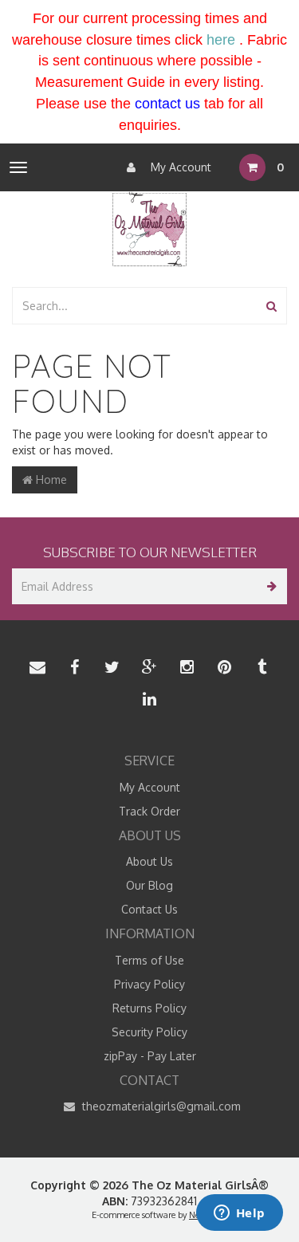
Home (50, 479)
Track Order (149, 811)
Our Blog (149, 885)
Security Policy (149, 1032)
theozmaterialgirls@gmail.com (160, 1106)
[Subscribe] (269, 586)
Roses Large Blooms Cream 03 (114, 1179)
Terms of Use (149, 960)
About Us (149, 861)
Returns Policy (149, 1008)
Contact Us (149, 909)
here (221, 40)
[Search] (271, 306)
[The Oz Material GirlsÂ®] (149, 228)
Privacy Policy (149, 984)
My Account (179, 167)
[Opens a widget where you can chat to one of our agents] (239, 1214)
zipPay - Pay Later (150, 1056)
